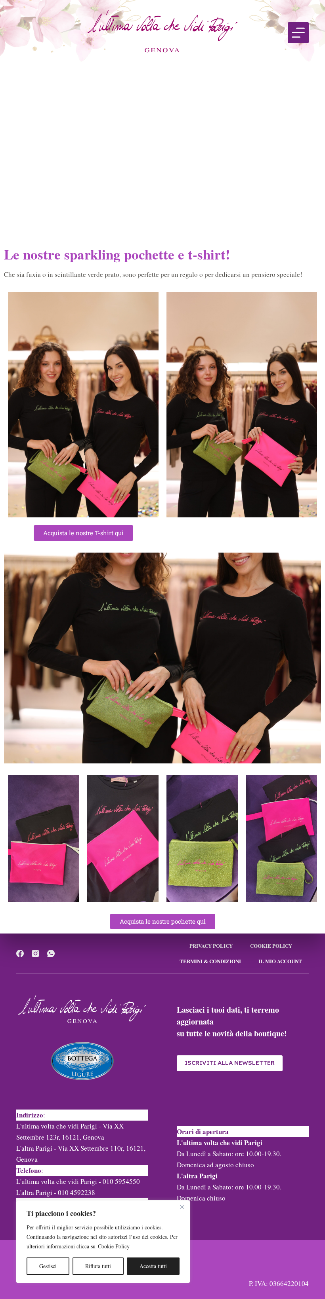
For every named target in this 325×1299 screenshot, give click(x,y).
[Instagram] (35, 953)
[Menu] (298, 32)
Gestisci (48, 1266)
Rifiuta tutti (98, 1266)
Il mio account (280, 961)
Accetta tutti (153, 1266)
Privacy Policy (211, 946)
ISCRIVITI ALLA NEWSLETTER (230, 1062)
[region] (103, 1241)
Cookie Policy (114, 1246)
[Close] (182, 1207)
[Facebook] (20, 953)
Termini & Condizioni (210, 961)
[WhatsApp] (51, 953)
